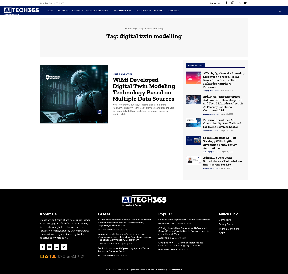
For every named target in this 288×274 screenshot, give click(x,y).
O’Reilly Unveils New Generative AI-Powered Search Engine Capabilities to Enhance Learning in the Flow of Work (184, 231)
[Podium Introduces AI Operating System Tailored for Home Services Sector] (193, 122)
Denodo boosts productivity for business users (184, 219)
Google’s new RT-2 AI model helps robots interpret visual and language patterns (180, 244)
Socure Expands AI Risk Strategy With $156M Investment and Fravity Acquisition (220, 143)
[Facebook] (226, 3)
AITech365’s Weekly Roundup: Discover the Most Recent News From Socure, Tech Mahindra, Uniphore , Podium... (224, 80)
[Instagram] (233, 3)
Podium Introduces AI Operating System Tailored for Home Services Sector (222, 123)
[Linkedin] (239, 3)
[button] (280, 10)
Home (127, 28)
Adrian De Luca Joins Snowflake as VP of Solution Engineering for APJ (222, 161)
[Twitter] (245, 3)
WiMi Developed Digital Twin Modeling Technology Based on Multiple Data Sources (144, 89)
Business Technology (108, 244)
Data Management (167, 224)
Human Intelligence (167, 249)
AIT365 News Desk (211, 91)
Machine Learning (122, 74)
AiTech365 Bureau (211, 114)
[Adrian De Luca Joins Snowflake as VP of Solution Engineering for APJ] (193, 160)
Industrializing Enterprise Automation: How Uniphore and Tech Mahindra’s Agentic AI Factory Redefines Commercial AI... (223, 103)
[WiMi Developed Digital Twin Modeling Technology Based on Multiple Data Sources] (74, 94)
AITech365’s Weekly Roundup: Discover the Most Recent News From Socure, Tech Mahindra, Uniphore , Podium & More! (124, 222)
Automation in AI (106, 229)
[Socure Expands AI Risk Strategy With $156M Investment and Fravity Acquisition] (193, 140)
